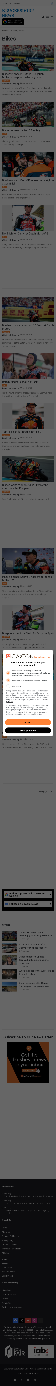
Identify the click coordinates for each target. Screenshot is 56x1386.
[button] (28, 686)
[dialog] (28, 693)
